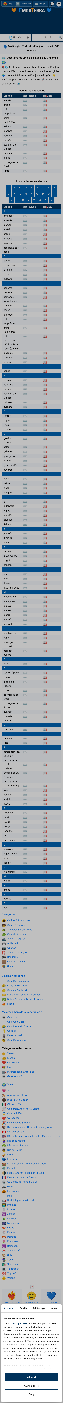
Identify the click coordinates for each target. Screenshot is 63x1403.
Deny (31, 1394)
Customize (29, 1386)
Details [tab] (23, 1308)
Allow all (31, 1377)
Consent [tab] (8, 1308)
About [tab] (54, 1308)
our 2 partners (19, 1323)
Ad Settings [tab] (39, 1308)
